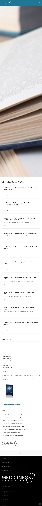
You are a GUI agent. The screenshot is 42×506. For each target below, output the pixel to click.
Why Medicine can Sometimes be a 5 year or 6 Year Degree (13, 435)
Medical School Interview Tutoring (7, 491)
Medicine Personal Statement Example (8, 497)
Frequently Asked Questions (6, 494)
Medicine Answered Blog (6, 495)
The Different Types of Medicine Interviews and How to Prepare (13, 420)
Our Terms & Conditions (6, 499)
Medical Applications (6, 356)
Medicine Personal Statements (8, 362)
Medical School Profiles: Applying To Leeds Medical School (19, 308)
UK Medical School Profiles (7, 367)
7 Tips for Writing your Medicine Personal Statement (11, 432)
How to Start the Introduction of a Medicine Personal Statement (13, 417)
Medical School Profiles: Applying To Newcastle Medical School (20, 248)
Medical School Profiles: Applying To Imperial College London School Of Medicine (19, 219)
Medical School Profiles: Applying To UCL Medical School (20, 233)
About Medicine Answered (6, 488)
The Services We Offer (5, 490)
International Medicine (6, 354)
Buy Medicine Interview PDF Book (12, 404)
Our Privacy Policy (5, 501)
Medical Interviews (6, 358)
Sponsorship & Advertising (6, 502)
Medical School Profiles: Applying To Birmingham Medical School (21, 323)
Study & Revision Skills (6, 365)
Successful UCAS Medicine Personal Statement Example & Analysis (14, 429)
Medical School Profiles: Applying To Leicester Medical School (20, 263)
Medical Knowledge (6, 360)
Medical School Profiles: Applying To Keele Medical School (19, 293)
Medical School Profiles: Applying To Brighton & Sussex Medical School (20, 188)
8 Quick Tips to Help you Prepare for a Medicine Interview (12, 423)
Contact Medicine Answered (6, 498)
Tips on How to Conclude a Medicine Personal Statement (12, 414)
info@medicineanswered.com (9, 467)
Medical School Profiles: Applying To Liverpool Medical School (20, 278)
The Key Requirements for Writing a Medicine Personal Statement (14, 426)
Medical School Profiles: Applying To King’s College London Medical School (19, 204)
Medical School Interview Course (7, 492)
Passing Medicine (6, 363)
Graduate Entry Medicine (7, 353)
